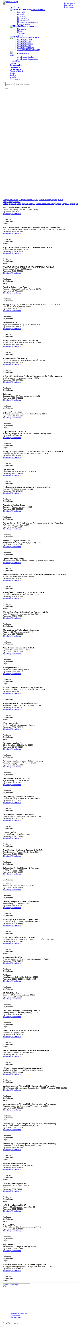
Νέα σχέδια (21, 12)
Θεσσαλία (40, 204)
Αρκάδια (12, 204)
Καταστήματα (16, 1317)
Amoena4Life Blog (18, 71)
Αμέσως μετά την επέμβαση (28, 50)
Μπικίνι (20, 31)
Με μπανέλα (22, 18)
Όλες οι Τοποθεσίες (11, 200)
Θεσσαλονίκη (49, 204)
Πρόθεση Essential (25, 44)
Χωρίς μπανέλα (23, 24)
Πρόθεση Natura (24, 46)
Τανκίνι (20, 35)
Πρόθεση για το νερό (25, 48)
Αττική (19, 204)
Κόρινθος (65, 204)
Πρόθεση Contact (24, 40)
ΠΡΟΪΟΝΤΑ (14, 7)
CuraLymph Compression (27, 59)
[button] (4, 4)
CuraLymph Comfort (25, 57)
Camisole (21, 14)
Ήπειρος (31, 204)
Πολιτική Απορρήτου (18, 1313)
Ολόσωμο (21, 33)
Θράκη (58, 204)
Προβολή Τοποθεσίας (12, 214)
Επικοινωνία (15, 1315)
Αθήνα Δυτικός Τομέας (48, 200)
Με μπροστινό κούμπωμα (27, 22)
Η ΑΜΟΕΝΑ (15, 61)
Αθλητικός (21, 16)
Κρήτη (72, 204)
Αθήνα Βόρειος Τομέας (28, 200)
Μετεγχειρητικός (23, 20)
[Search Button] (4, 82)
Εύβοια (25, 204)
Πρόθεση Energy (24, 42)
